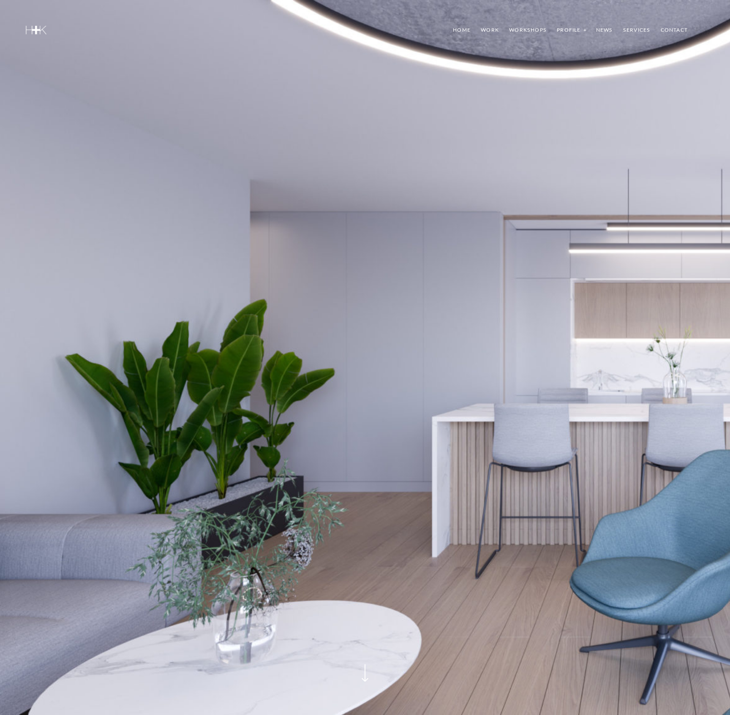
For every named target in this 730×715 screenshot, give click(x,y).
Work (490, 30)
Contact (674, 30)
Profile (568, 30)
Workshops (528, 30)
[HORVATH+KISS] (36, 30)
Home (462, 30)
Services (637, 30)
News (604, 30)
